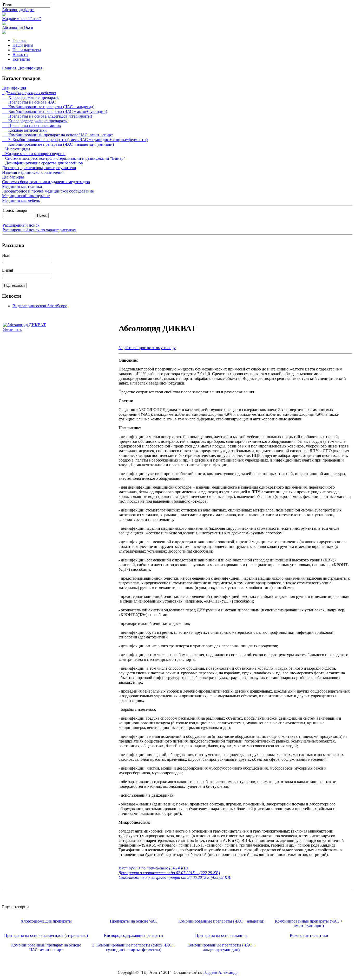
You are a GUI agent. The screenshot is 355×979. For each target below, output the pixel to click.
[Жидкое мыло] (4, 24)
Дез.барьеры (13, 177)
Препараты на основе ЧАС (29, 102)
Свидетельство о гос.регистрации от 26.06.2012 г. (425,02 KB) (175, 877)
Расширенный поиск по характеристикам (39, 230)
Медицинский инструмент (26, 196)
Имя (6, 255)
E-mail (7, 270)
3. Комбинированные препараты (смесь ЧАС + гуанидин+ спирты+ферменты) (75, 139)
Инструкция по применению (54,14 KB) (153, 868)
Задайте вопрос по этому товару (147, 347)
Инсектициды (16, 149)
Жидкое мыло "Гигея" (21, 18)
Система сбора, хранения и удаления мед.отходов (46, 182)
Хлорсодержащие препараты (31, 97)
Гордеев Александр (220, 972)
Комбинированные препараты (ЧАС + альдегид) (48, 107)
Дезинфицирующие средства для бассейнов (42, 163)
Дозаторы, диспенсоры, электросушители (39, 167)
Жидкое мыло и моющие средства (33, 153)
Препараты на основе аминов (31, 125)
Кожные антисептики (24, 130)
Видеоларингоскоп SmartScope (39, 306)
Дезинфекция (30, 68)
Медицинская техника (22, 186)
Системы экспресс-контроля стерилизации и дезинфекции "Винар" (63, 158)
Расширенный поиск (21, 225)
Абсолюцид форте (18, 10)
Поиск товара (15, 210)
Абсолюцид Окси (17, 27)
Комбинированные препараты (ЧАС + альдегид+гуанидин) (58, 144)
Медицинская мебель (21, 200)
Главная (9, 68)
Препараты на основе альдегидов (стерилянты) (47, 116)
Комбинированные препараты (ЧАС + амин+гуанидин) (54, 111)
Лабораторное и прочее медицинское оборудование (48, 191)
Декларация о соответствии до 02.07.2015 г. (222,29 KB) (169, 873)
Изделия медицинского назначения (33, 172)
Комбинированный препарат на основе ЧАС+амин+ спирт (57, 135)
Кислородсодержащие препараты (35, 121)
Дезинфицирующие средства (29, 93)
